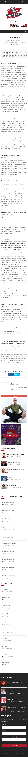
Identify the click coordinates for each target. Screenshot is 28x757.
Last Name (4, 730)
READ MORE (18, 456)
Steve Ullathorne (14, 52)
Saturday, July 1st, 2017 (8, 608)
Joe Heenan (5, 638)
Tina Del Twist (5, 589)
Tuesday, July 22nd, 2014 (8, 664)
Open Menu (25, 31)
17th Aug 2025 (21, 711)
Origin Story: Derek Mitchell (8, 567)
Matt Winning (5, 622)
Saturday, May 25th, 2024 (8, 537)
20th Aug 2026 (21, 685)
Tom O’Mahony (5, 654)
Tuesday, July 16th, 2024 (8, 569)
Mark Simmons (5, 662)
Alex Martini (14, 384)
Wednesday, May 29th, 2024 (8, 521)
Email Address (9, 737)
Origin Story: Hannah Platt (8, 502)
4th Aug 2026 (21, 693)
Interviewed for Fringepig (14, 40)
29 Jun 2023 (11, 487)
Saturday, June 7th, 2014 (8, 640)
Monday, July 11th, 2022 (8, 599)
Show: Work (15, 44)
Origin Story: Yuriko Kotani (8, 575)
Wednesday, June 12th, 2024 (9, 578)
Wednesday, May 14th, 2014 (8, 616)
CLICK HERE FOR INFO (11, 435)
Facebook (12, 374)
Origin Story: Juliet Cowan (8, 518)
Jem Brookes (5, 630)
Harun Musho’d (5, 646)
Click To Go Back (14, 396)
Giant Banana (22, 755)
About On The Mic (6, 755)
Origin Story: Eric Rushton (8, 510)
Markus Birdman (6, 614)
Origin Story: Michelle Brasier (9, 543)
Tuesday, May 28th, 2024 (8, 504)
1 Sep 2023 (10, 479)
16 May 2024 (11, 472)
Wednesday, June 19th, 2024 (9, 512)
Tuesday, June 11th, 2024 (8, 529)
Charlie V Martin (14, 389)
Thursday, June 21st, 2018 (8, 624)
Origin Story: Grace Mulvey (8, 559)
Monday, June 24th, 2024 (8, 553)
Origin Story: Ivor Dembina (8, 527)
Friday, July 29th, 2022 (7, 591)
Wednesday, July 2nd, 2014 (8, 632)
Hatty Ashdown (6, 597)
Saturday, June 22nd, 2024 (8, 545)
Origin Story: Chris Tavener (8, 551)
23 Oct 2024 (10, 456)
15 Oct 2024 (10, 464)
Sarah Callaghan (6, 605)
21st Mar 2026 (21, 701)
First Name (5, 724)
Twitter (17, 374)
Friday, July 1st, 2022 (7, 648)
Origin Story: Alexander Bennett (9, 535)
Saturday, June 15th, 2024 (8, 561)
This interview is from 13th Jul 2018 (14, 42)
